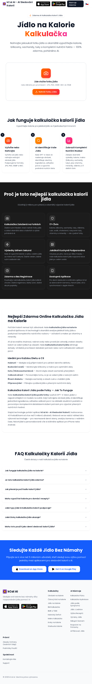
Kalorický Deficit (54, 615)
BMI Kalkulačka (54, 607)
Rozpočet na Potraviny (75, 626)
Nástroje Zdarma (72, 3)
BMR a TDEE (52, 611)
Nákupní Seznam (77, 621)
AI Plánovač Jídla (77, 631)
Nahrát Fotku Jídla (48, 91)
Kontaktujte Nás (9, 659)
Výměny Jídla (76, 617)
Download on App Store (31, 569)
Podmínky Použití (10, 648)
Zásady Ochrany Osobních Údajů (10, 643)
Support (6, 663)
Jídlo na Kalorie (54, 603)
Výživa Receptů (76, 613)
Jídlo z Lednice (76, 609)
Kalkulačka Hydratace (79, 599)
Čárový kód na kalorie (57, 599)
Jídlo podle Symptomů (75, 604)
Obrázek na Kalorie (55, 595)
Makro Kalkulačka (55, 618)
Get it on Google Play (65, 569)
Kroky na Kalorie (54, 622)
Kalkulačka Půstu (77, 595)
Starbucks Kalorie (55, 626)
